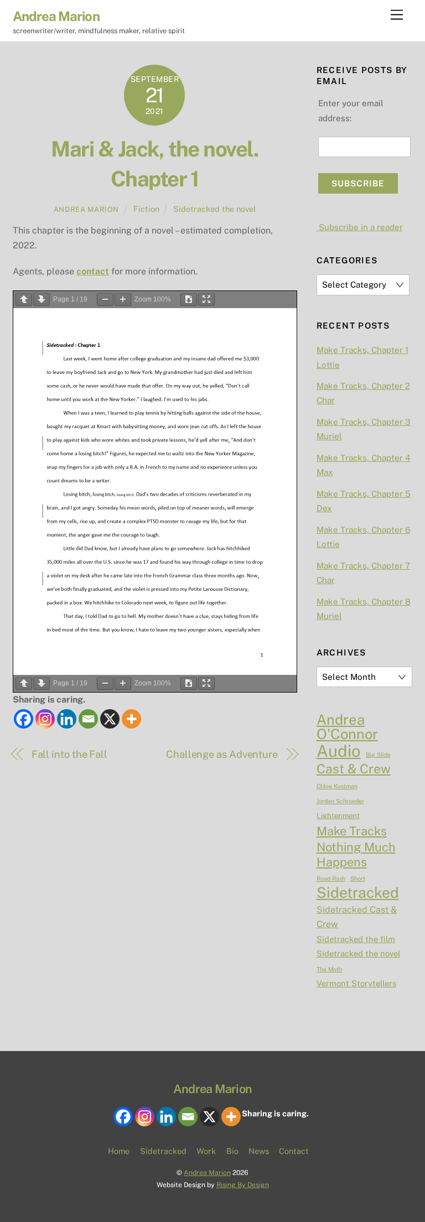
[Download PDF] (188, 299)
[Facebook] (23, 719)
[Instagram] (45, 719)
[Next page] (41, 299)
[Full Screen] (206, 299)
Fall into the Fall (69, 754)
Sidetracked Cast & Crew (357, 916)
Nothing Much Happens (356, 854)
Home (118, 1151)
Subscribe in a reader (360, 227)
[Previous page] (23, 299)
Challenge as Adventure (222, 754)
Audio (339, 751)
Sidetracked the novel (214, 209)
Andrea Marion (86, 209)
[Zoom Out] (105, 299)
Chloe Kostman (337, 786)
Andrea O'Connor (347, 727)
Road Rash (331, 878)
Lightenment (338, 816)
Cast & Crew (354, 769)
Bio (232, 1151)
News (258, 1151)
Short (357, 878)
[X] (110, 719)
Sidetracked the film (356, 939)
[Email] (88, 719)
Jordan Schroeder (340, 801)
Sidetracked (358, 893)
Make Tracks (352, 831)
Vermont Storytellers (356, 983)
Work (206, 1151)
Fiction (146, 209)
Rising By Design (242, 1185)
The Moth (329, 969)
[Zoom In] (123, 299)
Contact (294, 1151)
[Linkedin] (66, 719)
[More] (131, 719)
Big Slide (378, 754)
